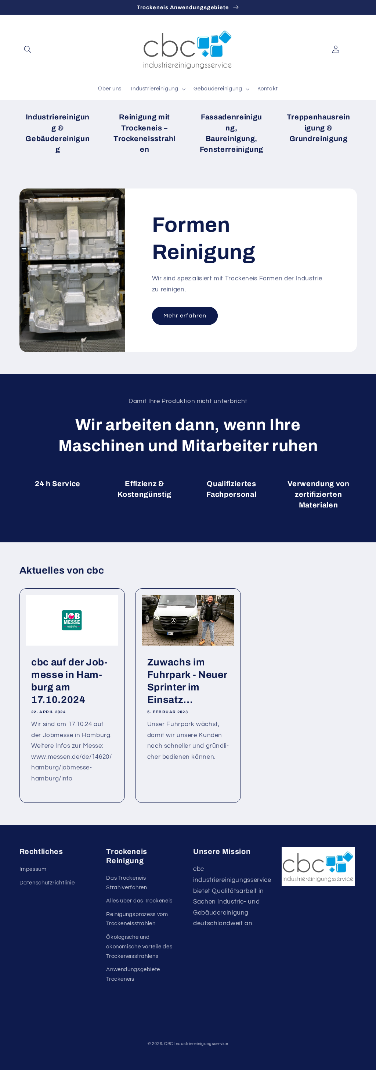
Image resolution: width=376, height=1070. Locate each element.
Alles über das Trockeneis (139, 901)
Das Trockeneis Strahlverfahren (126, 882)
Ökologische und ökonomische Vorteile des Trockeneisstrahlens (139, 946)
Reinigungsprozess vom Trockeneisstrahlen (137, 919)
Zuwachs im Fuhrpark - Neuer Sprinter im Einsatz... (187, 681)
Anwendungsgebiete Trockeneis (133, 974)
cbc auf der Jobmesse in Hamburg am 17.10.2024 (70, 681)
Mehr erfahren (184, 316)
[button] (27, 49)
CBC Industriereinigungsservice (196, 1044)
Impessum (33, 869)
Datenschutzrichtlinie (47, 883)
